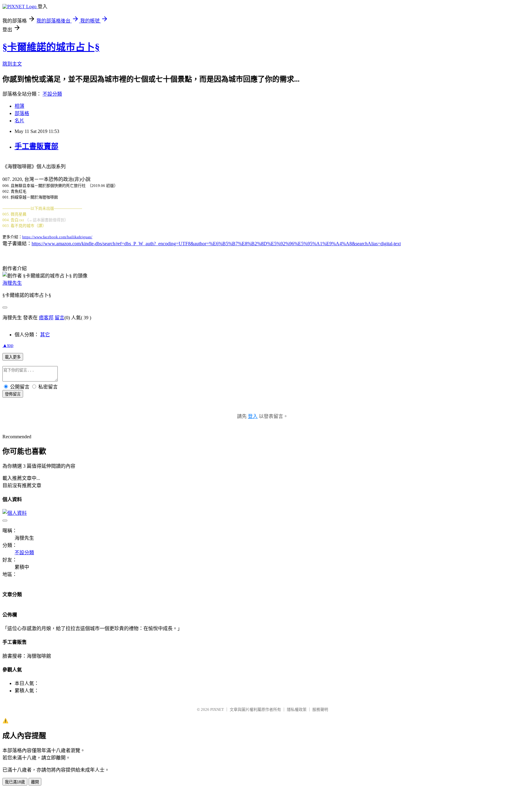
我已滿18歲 (15, 782)
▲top (7, 345)
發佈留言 (13, 394)
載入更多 (13, 357)
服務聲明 (320, 709)
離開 (35, 782)
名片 (19, 120)
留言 (59, 317)
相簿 (19, 106)
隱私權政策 (297, 709)
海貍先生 (12, 283)
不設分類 (52, 94)
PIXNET (217, 709)
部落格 (22, 113)
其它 (45, 334)
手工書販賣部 (36, 146)
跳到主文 (12, 63)
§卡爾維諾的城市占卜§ (51, 47)
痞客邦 (46, 317)
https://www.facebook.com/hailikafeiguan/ (57, 237)
